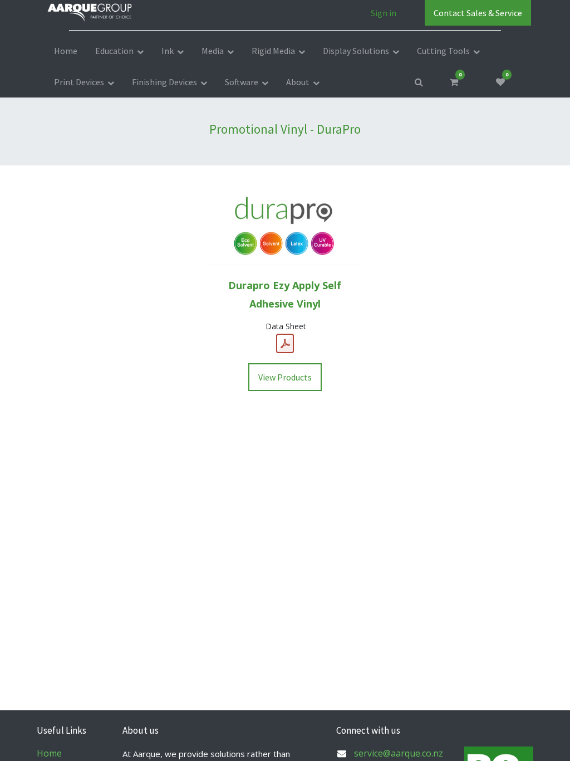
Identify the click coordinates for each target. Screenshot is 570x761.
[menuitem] (65, 50)
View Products (285, 377)
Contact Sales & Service (478, 12)
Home (49, 753)
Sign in (383, 12)
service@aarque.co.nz (398, 753)
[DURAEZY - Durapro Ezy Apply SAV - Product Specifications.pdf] (285, 343)
